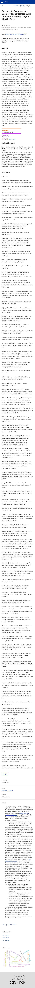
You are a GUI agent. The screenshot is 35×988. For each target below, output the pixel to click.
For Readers (6, 935)
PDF (5, 774)
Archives (9, 6)
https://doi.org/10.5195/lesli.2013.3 (15, 34)
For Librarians (6, 940)
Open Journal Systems (9, 925)
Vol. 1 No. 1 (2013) (19, 6)
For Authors (6, 937)
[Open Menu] (2, 2)
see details (12, 139)
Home (3, 6)
